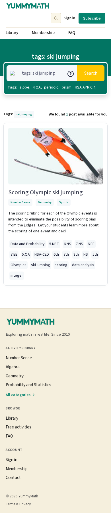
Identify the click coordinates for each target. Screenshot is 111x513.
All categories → (20, 395)
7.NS (79, 244)
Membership (43, 33)
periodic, (51, 87)
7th (66, 254)
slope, (25, 87)
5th (95, 254)
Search (90, 73)
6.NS (67, 244)
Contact (13, 477)
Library (12, 33)
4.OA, (37, 87)
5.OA (26, 254)
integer (17, 275)
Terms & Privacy (18, 504)
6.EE (91, 244)
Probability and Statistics (28, 385)
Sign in (69, 18)
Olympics (18, 265)
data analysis (83, 265)
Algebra (13, 367)
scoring (61, 265)
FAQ (71, 33)
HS (85, 254)
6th (56, 254)
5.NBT (54, 244)
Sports (63, 202)
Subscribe (92, 18)
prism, (67, 87)
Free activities (18, 427)
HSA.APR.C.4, (85, 87)
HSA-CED (41, 254)
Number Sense (20, 202)
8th (76, 254)
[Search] (56, 18)
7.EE (14, 254)
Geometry (45, 202)
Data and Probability (28, 244)
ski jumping (40, 265)
